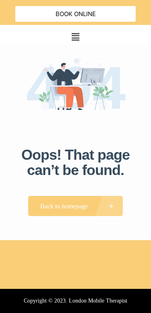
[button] (75, 36)
